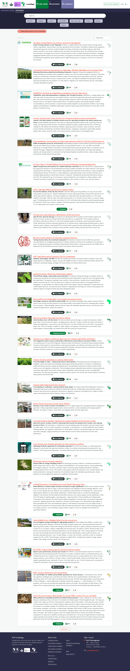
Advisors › (51, 661)
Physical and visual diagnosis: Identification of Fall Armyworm (56, 215)
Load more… (65, 629)
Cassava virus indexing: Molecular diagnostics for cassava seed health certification (64, 339)
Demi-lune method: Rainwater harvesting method (51, 318)
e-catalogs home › (53, 640)
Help (122, 4)
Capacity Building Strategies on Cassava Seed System (53, 360)
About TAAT (69, 654)
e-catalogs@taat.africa (92, 650)
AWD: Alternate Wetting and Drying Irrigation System (53, 189)
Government (54, 3)
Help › (68, 640)
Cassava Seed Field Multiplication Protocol (49, 385)
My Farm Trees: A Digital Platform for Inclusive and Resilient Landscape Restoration (64, 164)
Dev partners (67, 3)
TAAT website (112, 4)
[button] (126, 4)
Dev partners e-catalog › (55, 649)
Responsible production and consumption (32, 31)
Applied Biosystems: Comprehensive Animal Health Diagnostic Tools (59, 484)
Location (51, 21)
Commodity (62, 21)
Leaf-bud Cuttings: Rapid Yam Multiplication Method (52, 274)
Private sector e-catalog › (55, 646)
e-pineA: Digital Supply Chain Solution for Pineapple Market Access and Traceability (64, 118)
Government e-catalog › (55, 643)
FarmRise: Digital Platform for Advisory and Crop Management (56, 43)
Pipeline (63, 25)
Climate (88, 21)
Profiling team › (52, 658)
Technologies (19, 10)
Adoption (30, 21)
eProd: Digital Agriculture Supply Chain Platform (51, 404)
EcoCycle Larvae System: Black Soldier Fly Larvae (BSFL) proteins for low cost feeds (64, 596)
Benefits (97, 21)
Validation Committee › (55, 651)
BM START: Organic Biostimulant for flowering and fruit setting (56, 549)
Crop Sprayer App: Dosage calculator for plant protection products (58, 444)
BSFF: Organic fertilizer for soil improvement (50, 573)
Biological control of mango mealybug (47, 461)
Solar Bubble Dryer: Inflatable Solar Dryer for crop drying (55, 520)
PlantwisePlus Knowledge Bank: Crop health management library (57, 299)
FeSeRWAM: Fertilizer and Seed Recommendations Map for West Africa (60, 93)
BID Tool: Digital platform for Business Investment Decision (55, 238)
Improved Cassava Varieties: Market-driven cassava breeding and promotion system (64, 421)
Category (41, 21)
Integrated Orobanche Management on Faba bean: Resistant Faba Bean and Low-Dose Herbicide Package (72, 70)
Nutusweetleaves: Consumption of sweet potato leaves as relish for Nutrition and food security (68, 141)
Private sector (42, 3)
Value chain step (76, 21)
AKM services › (52, 664)
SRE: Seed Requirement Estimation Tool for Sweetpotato (54, 256)
